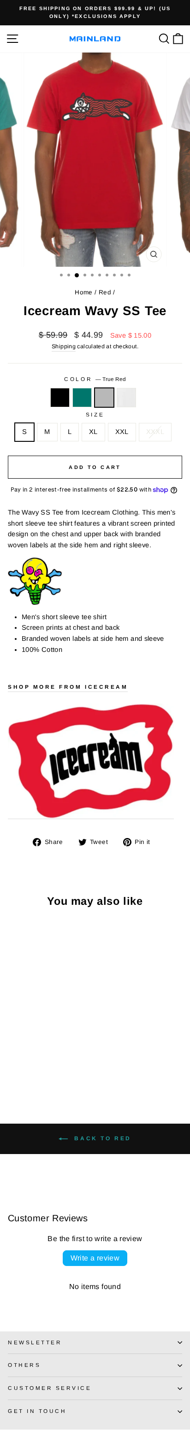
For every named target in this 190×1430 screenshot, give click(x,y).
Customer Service (50, 1388)
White (126, 397)
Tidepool (82, 397)
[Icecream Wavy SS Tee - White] (45, 1067)
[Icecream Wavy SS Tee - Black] (13, 1067)
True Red (104, 397)
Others (24, 1365)
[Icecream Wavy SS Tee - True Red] (34, 1067)
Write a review (95, 1258)
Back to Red (101, 1138)
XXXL (155, 431)
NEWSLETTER (35, 1342)
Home (83, 292)
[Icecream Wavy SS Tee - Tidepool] (23, 1067)
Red (105, 292)
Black (60, 397)
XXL (122, 431)
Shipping (64, 346)
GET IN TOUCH (37, 1411)
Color (94, 379)
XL (93, 431)
